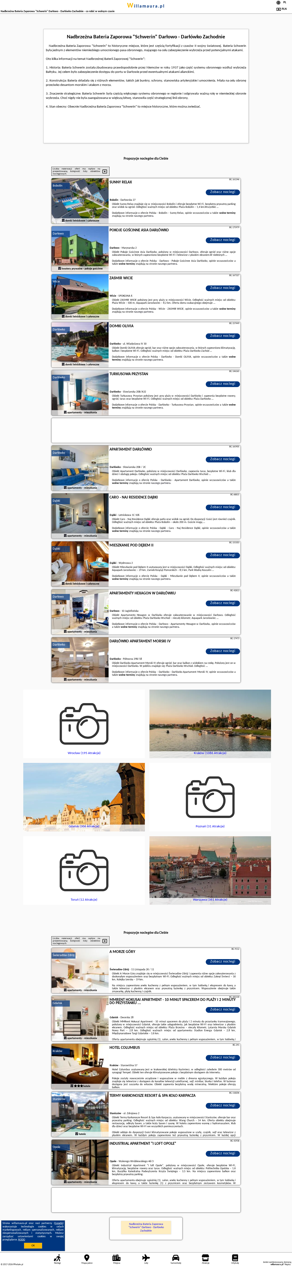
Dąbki (56, 501)
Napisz (288, 1264)
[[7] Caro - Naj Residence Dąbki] (80, 516)
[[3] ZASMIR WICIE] (80, 297)
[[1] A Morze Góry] (80, 971)
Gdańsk (57, 1003)
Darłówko (59, 329)
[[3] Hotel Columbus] (80, 1066)
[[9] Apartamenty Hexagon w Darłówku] (80, 612)
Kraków (57, 1051)
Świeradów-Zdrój (63, 955)
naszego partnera (143, 216)
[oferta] (63, 220)
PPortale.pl (18, 1264)
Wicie (56, 281)
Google (59, 1223)
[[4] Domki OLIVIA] (80, 345)
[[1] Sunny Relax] (80, 201)
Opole (56, 1147)
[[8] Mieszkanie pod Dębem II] (80, 564)
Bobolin (57, 185)
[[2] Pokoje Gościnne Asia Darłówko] (80, 249)
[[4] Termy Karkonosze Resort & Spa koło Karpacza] (80, 1114)
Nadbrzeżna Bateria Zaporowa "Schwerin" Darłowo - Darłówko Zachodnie (146, 1227)
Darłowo (58, 233)
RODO (21, 1239)
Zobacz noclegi (222, 192)
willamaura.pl (146, 6)
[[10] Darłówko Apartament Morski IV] (80, 660)
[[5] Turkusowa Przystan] (80, 393)
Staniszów (59, 1099)
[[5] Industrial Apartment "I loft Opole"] (80, 1162)
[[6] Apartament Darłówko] (80, 468)
